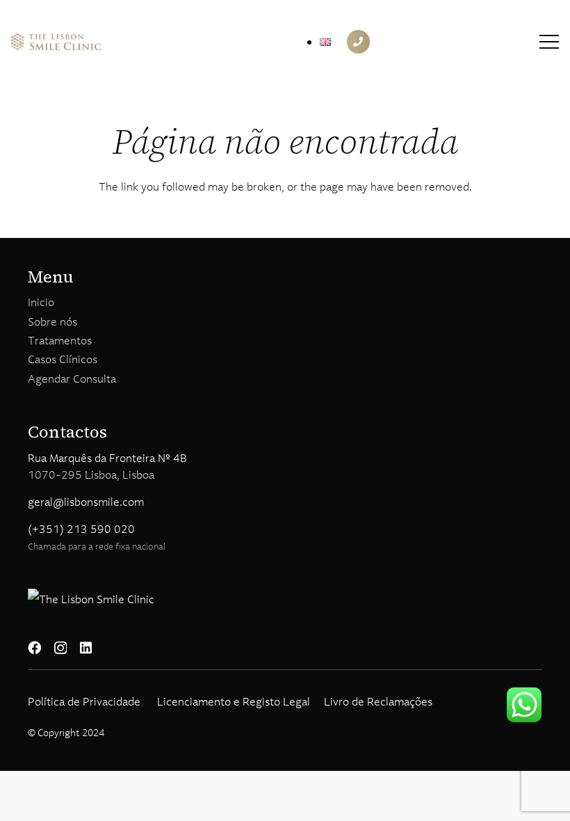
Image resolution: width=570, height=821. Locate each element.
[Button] (358, 42)
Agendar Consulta (72, 378)
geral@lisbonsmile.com (86, 501)
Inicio (41, 302)
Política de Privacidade (84, 701)
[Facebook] (34, 647)
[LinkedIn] (86, 647)
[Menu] (549, 41)
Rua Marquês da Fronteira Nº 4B (107, 457)
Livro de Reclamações (378, 701)
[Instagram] (60, 648)
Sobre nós (52, 321)
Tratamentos (60, 340)
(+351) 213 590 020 (81, 528)
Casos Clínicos (62, 359)
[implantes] (56, 42)
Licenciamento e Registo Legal (233, 701)
